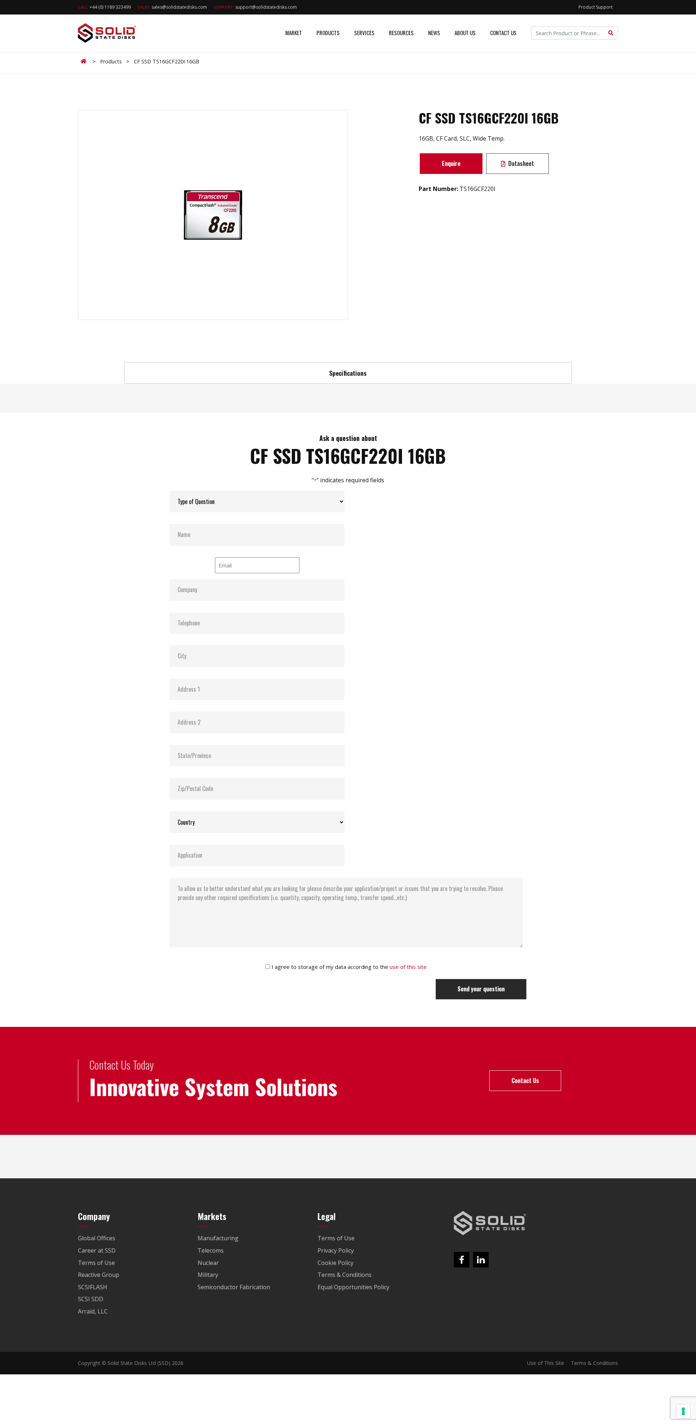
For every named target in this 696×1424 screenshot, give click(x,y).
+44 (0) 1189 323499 (104, 7)
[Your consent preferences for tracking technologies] (683, 1411)
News (434, 33)
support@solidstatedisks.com (255, 7)
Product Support (596, 7)
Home (84, 61)
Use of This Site (545, 1363)
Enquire (451, 163)
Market (293, 33)
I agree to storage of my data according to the (349, 966)
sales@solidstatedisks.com (172, 7)
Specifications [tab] (347, 373)
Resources (401, 33)
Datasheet (520, 163)
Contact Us (503, 33)
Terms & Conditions (594, 1363)
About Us (465, 33)
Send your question (481, 988)
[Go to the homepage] (490, 1223)
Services (364, 33)
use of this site (408, 966)
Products (328, 33)
